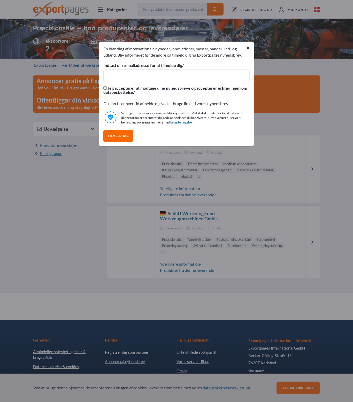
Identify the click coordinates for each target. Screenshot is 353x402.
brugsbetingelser (181, 122)
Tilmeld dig (118, 136)
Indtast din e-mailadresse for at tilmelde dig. (143, 65)
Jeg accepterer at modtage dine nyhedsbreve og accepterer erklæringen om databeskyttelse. (175, 90)
